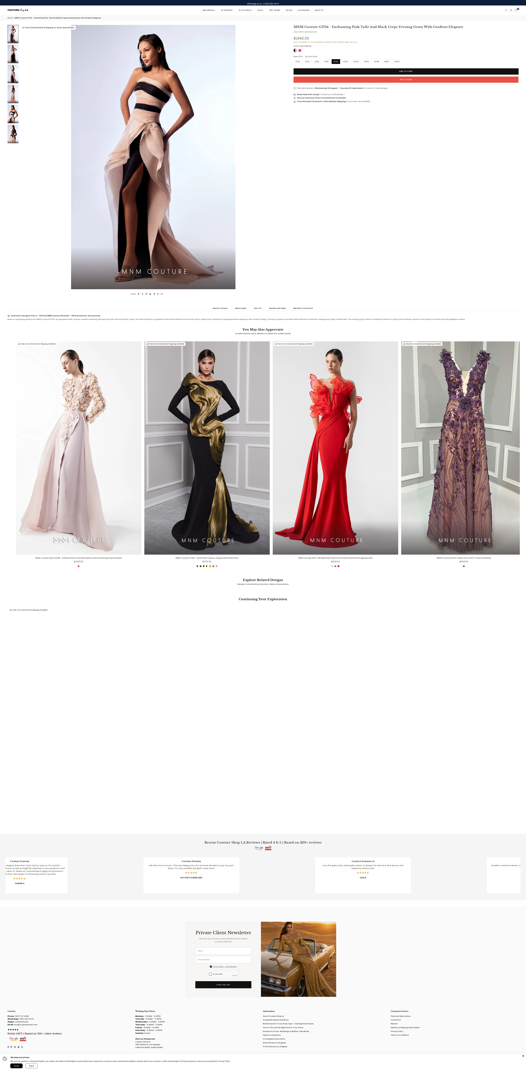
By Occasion (245, 10)
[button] (516, 10)
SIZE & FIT (258, 308)
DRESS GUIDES (240, 308)
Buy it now (406, 79)
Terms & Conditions (400, 1035)
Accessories (303, 10)
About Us (319, 10)
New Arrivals (208, 10)
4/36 (317, 61)
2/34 (307, 61)
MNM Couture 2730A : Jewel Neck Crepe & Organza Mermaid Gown (362, 558)
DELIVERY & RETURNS (277, 308)
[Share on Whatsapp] (158, 294)
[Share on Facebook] (139, 294)
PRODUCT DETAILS (220, 308)
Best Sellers (275, 10)
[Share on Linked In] (150, 294)
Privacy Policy (397, 1031)
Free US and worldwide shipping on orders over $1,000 (263, 3)
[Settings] (511, 10)
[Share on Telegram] (154, 294)
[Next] (283, 157)
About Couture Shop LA (273, 1016)
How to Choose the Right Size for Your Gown (283, 1027)
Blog (260, 10)
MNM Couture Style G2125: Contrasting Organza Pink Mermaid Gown (105, 558)
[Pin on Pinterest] (146, 294)
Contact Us (396, 1020)
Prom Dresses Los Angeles (275, 1046)
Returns (394, 1023)
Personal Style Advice (401, 1016)
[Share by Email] (162, 294)
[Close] (523, 1056)
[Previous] (23, 157)
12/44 (356, 61)
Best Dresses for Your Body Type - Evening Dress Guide (288, 1023)
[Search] (506, 10)
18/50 (386, 61)
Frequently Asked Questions (276, 1020)
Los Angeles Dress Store (274, 1039)
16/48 (376, 61)
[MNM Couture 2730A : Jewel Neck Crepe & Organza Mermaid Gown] (362, 447)
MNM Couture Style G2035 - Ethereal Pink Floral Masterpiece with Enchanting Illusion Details (233, 558)
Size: (305, 56)
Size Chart (312, 56)
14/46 (366, 61)
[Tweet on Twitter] (142, 294)
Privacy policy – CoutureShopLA (225, 967)
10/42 (345, 61)
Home (10, 18)
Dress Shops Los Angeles (274, 1042)
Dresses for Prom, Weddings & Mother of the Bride (286, 1031)
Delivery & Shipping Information (405, 1027)
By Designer (226, 10)
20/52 (397, 61)
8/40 (336, 61)
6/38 (326, 61)
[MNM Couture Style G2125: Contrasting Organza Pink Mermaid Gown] (105, 447)
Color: (302, 46)
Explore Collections (272, 1035)
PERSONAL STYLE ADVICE (303, 308)
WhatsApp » (339, 94)
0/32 (298, 61)
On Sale (289, 10)
